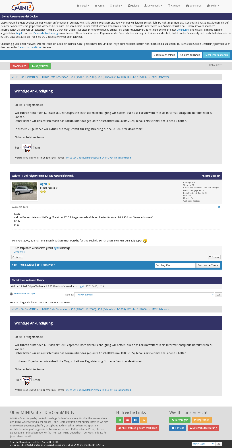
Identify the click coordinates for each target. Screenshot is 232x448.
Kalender (175, 5)
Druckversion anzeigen (25, 294)
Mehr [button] (214, 5)
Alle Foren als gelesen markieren (139, 427)
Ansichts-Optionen (211, 176)
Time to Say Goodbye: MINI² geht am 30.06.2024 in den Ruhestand (97, 158)
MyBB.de (37, 442)
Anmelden (20, 65)
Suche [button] (116, 5)
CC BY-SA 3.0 (73, 445)
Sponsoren (195, 5)
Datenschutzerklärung (45, 33)
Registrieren (42, 65)
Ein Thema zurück (24, 264)
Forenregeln (181, 419)
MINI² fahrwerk (160, 77)
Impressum (202, 419)
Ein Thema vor (45, 264)
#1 (219, 207)
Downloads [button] (153, 5)
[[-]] (12, 248)
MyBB (55, 442)
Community (183, 29)
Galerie (134, 5)
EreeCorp (48, 445)
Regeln (19, 33)
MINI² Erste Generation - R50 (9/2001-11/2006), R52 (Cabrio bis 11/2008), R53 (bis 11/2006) (95, 77)
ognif (43, 184)
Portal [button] (83, 5)
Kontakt (179, 427)
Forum (101, 5)
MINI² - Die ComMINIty (24, 77)
